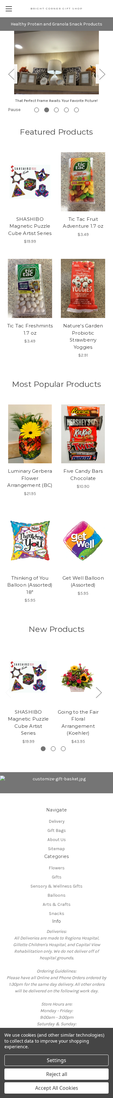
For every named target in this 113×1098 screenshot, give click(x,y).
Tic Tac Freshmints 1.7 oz (30, 329)
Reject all (56, 1074)
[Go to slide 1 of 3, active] (43, 748)
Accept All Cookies (56, 1087)
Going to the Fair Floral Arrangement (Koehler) (78, 722)
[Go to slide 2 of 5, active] (46, 110)
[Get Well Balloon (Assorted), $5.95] (83, 540)
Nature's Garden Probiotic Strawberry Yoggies (83, 336)
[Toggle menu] (8, 8)
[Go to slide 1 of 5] (36, 110)
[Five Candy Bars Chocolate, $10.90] (83, 434)
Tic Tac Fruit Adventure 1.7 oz (83, 222)
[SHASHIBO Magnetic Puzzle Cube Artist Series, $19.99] (30, 181)
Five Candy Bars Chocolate (83, 474)
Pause (14, 109)
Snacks (56, 913)
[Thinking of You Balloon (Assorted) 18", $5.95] (30, 540)
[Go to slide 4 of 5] (66, 110)
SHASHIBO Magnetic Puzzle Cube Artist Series (30, 226)
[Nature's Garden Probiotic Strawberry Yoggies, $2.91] (83, 288)
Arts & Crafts (57, 904)
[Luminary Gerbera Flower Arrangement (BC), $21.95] (30, 434)
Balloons (56, 895)
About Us (56, 839)
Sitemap (56, 848)
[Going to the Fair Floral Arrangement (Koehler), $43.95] (78, 676)
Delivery (57, 821)
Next (102, 73)
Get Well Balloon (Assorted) (83, 581)
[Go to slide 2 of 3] (53, 748)
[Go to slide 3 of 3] (63, 748)
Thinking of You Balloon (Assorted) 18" (30, 585)
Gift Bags (56, 830)
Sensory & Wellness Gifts (56, 886)
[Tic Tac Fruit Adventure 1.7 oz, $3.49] (83, 181)
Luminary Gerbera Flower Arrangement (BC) (29, 478)
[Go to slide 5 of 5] (76, 110)
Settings (56, 1060)
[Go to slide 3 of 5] (56, 110)
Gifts (57, 877)
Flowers (57, 868)
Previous (11, 73)
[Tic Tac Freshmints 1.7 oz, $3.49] (30, 288)
